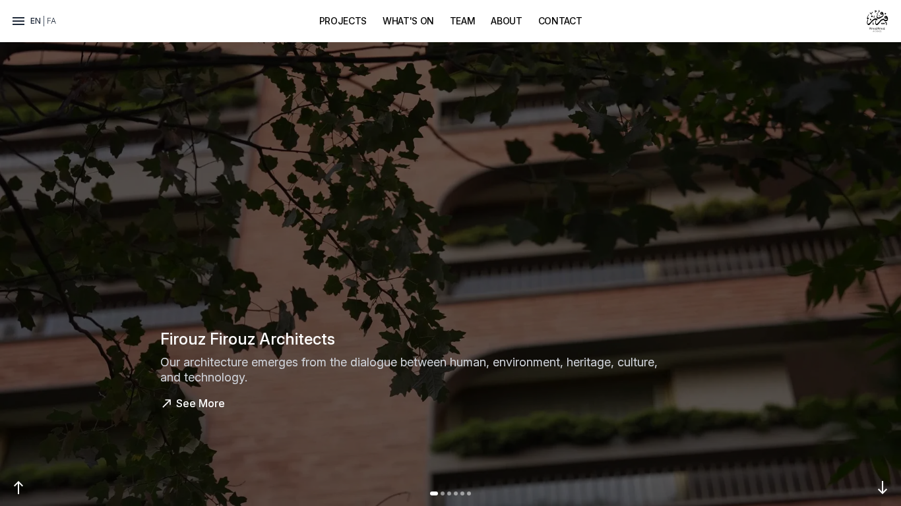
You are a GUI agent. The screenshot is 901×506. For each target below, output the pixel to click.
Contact (560, 20)
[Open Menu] (18, 21)
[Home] (877, 21)
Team (463, 20)
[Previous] (18, 487)
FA (51, 21)
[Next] (882, 487)
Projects (343, 20)
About (506, 20)
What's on (408, 20)
